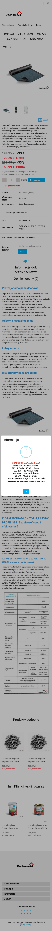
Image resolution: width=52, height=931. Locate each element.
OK (26, 491)
